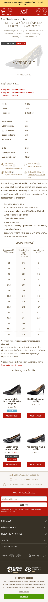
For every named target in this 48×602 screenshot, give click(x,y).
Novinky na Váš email (24, 493)
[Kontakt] (9, 10)
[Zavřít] (46, 3)
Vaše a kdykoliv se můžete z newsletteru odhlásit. (21, 510)
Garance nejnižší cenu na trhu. (36, 174)
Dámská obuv (12, 19)
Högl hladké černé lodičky (36, 400)
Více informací (39, 587)
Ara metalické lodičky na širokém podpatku (12, 401)
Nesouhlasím (24, 592)
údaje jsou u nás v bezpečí (14, 509)
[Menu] (3, 10)
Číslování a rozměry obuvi (12, 365)
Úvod (3, 19)
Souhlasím (24, 597)
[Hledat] (38, 10)
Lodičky (23, 19)
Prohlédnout (12, 416)
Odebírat (24, 505)
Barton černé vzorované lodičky (12, 448)
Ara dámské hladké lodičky (36, 448)
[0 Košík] (44, 10)
